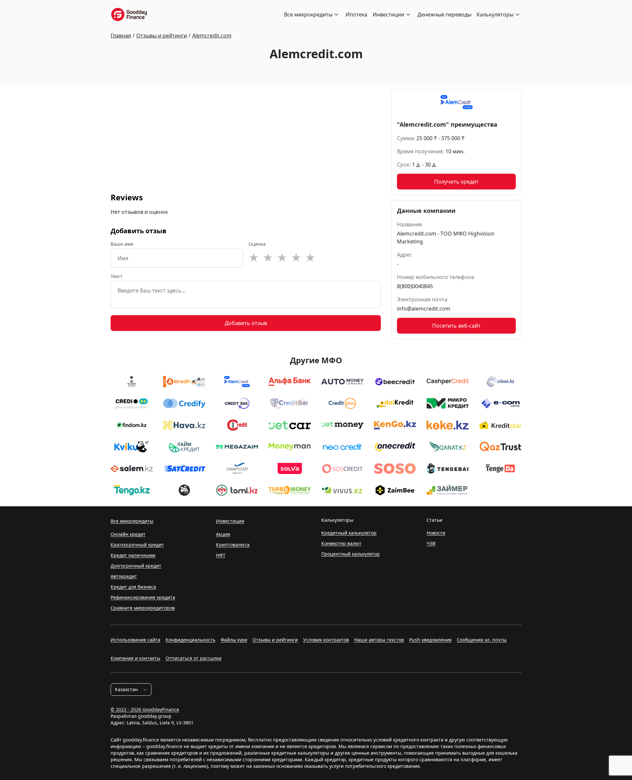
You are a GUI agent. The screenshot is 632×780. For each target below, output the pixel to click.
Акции (223, 534)
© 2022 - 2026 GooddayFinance (145, 709)
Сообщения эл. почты (482, 640)
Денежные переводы (444, 14)
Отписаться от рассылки (194, 658)
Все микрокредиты (308, 14)
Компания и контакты (135, 658)
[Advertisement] (246, 135)
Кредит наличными (133, 555)
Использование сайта (135, 640)
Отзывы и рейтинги (275, 640)
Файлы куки (234, 640)
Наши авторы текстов (379, 640)
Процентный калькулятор (350, 554)
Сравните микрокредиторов (143, 608)
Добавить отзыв (246, 323)
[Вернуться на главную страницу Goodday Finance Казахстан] (129, 14)
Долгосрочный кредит (136, 566)
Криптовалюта (233, 544)
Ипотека (356, 14)
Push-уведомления (430, 640)
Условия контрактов (326, 640)
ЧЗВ (431, 543)
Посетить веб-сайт (456, 325)
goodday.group (154, 716)
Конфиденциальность (190, 640)
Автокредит (124, 576)
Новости (436, 533)
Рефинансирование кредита (143, 597)
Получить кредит (456, 181)
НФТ (220, 555)
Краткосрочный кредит (137, 544)
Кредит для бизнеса (133, 587)
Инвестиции (388, 14)
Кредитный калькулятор (349, 533)
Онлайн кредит (128, 534)
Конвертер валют (341, 543)
